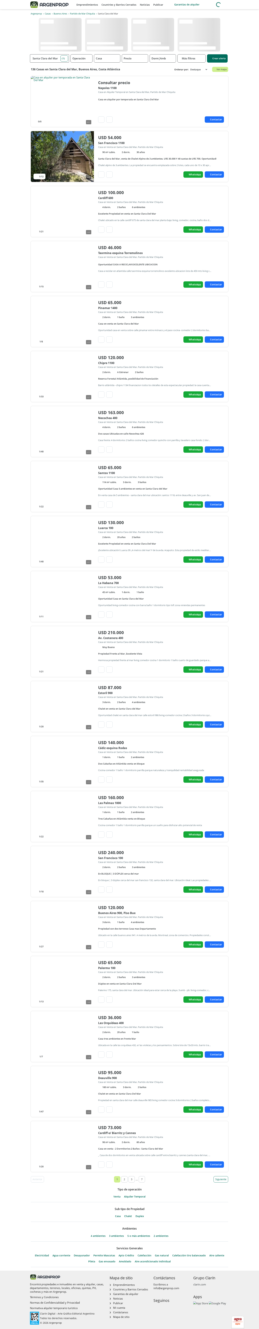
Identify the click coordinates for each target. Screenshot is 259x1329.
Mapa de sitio (121, 1317)
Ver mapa (222, 69)
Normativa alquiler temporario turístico (54, 1308)
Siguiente (220, 1179)
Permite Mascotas (104, 1255)
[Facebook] (155, 1308)
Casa (118, 1216)
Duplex (139, 1216)
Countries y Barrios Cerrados (118, 4)
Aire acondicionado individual (153, 1261)
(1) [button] (63, 58)
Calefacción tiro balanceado (189, 1255)
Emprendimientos (87, 4)
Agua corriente (61, 1255)
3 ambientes (116, 1236)
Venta (117, 1196)
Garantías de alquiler (186, 4)
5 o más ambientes (138, 1236)
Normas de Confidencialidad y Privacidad (55, 1302)
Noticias (145, 4)
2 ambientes (161, 1236)
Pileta (91, 1261)
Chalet (128, 1216)
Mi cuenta (119, 1307)
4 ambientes (98, 1236)
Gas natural (162, 1255)
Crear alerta (219, 58)
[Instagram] (161, 1308)
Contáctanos (120, 1312)
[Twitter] (172, 1308)
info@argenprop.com (166, 1288)
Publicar (158, 4)
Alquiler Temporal (135, 1196)
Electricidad (42, 1255)
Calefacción (144, 1255)
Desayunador (82, 1255)
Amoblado (125, 1261)
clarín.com (199, 1284)
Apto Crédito (126, 1255)
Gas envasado (107, 1261)
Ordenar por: (181, 69)
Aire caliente (216, 1255)
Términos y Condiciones (44, 1297)
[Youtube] (167, 1308)
